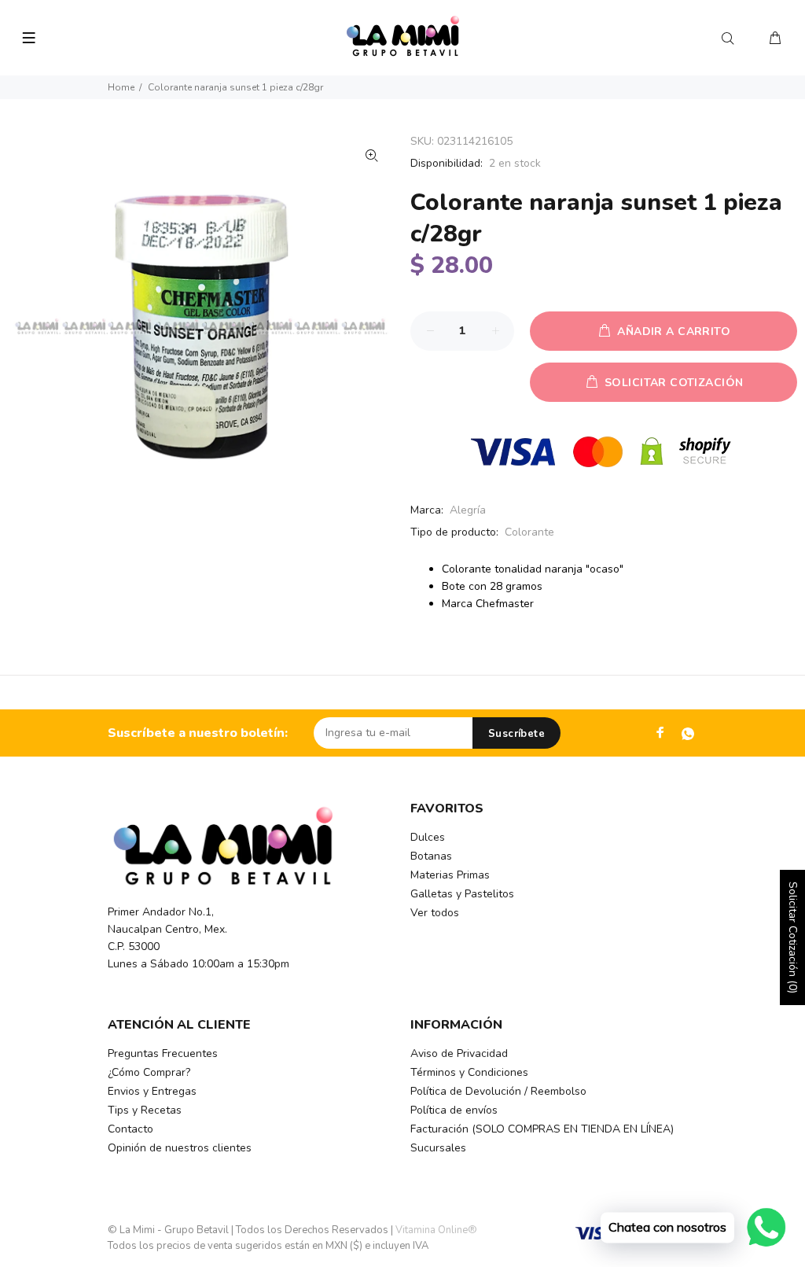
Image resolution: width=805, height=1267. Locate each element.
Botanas (431, 856)
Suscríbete (516, 734)
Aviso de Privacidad (459, 1053)
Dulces (427, 837)
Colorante (529, 532)
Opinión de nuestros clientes (180, 1147)
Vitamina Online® (436, 1230)
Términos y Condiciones (469, 1072)
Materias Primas (450, 874)
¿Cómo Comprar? (149, 1072)
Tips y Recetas (145, 1110)
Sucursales (438, 1147)
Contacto (130, 1129)
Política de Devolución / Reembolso (498, 1091)
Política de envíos (454, 1110)
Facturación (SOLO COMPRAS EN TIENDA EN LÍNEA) (542, 1129)
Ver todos (434, 912)
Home (121, 87)
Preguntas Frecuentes (163, 1053)
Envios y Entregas (152, 1091)
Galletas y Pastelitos (462, 893)
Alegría (468, 510)
